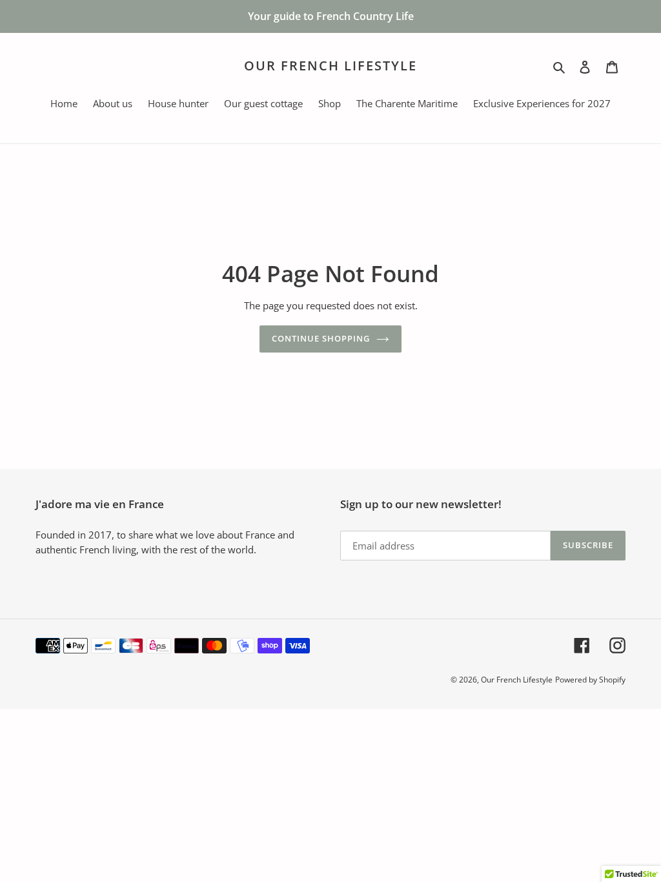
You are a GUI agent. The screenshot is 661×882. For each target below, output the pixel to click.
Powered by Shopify (590, 679)
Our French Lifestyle (330, 66)
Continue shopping (321, 338)
